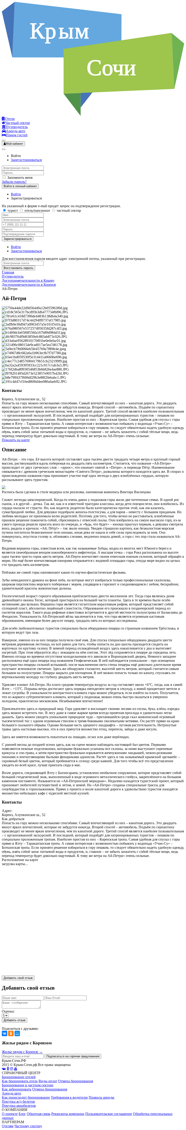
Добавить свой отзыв (18, 978)
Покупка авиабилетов (19, 1106)
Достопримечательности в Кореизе (29, 284)
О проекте (10, 1114)
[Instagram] (11, 1069)
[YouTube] (15, 1069)
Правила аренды (101, 1097)
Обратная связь (38, 1114)
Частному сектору (28, 1126)
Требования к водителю (69, 1097)
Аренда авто (11, 1093)
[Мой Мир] (17, 1033)
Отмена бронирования (75, 1081)
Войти (16, 194)
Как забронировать (16, 1089)
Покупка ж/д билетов (18, 1101)
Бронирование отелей (19, 1077)
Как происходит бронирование (26, 1097)
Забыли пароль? (14, 182)
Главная (8, 272)
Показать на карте (16, 440)
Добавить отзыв (14, 1020)
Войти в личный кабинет (20, 186)
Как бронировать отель (20, 1081)
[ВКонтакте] (4, 1033)
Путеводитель (13, 276)
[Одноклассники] (11, 1033)
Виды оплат (48, 1081)
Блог (22, 1114)
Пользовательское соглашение (108, 1114)
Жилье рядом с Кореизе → (22, 1052)
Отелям (7, 1126)
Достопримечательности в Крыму (28, 280)
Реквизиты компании (67, 1114)
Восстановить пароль (18, 268)
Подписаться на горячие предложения (72, 1056)
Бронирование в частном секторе (27, 1085)
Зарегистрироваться (26, 160)
